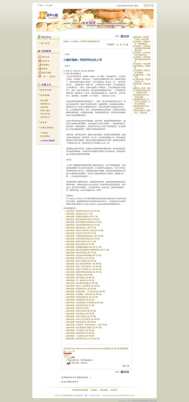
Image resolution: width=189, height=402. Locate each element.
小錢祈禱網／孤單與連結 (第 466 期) (79, 278)
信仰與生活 (45, 117)
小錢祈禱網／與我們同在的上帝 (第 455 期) (82, 211)
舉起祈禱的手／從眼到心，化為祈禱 (142, 111)
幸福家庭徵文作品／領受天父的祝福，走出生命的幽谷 (142, 101)
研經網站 (45, 65)
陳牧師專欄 (45, 90)
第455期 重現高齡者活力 (90, 41)
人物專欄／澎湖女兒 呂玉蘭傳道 (142, 71)
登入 (42, 5)
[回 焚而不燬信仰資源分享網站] (148, 5)
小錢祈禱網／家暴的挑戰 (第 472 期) (79, 244)
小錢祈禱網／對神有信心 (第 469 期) (79, 258)
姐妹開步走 (45, 104)
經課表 (44, 69)
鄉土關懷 (44, 100)
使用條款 (94, 390)
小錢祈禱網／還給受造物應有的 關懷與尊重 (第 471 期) (87, 250)
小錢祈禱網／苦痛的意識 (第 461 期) (79, 305)
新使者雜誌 (45, 136)
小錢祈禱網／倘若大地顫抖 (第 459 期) (80, 316)
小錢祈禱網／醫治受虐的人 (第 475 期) (80, 228)
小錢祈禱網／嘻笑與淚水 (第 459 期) (79, 314)
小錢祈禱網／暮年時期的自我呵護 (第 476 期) (83, 222)
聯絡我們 (114, 390)
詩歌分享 (45, 61)
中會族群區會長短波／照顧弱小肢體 (142, 91)
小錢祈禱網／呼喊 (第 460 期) (77, 308)
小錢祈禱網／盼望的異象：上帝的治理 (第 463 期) (85, 291)
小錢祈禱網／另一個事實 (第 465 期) (79, 280)
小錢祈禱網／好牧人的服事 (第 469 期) (80, 261)
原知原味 (44, 107)
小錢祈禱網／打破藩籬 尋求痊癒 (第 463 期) (83, 294)
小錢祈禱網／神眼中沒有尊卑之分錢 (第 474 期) (84, 230)
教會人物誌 (45, 110)
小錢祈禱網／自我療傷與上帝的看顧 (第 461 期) (84, 303)
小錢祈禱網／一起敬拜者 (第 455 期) (79, 336)
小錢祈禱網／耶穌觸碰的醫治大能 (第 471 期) (83, 247)
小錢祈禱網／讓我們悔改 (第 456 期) (79, 333)
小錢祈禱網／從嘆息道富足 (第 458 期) (80, 322)
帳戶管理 (45, 43)
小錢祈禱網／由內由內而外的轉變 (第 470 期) (83, 255)
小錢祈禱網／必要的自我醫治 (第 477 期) (81, 217)
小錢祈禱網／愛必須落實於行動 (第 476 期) (82, 219)
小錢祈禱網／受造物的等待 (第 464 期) (80, 289)
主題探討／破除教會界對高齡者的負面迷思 (142, 59)
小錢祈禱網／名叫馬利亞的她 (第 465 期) (81, 283)
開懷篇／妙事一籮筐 (142, 88)
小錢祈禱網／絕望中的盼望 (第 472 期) (80, 241)
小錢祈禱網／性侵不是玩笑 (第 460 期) (80, 311)
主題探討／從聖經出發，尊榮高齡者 (142, 43)
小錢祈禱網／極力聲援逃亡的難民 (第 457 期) (83, 328)
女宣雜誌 (44, 133)
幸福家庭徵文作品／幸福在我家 (142, 96)
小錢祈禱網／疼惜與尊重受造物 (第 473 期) (82, 239)
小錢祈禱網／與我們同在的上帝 (142, 80)
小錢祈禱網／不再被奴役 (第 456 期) (79, 330)
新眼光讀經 (46, 72)
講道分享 (45, 57)
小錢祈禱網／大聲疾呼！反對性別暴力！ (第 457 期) (86, 325)
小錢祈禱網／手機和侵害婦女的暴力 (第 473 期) (84, 236)
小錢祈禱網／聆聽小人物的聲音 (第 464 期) (82, 286)
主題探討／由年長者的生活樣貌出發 (142, 54)
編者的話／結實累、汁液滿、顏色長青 (142, 38)
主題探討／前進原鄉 (142, 64)
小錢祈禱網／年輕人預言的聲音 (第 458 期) (82, 319)
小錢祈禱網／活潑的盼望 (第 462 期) (79, 300)
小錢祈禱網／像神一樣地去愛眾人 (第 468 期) (83, 266)
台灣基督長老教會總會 (80, 390)
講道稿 (43, 122)
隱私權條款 (104, 390)
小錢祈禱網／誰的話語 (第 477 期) (78, 214)
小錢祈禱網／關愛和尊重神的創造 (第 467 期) (83, 272)
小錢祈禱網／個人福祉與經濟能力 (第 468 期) (83, 264)
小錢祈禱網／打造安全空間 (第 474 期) (80, 233)
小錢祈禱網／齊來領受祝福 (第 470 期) (80, 253)
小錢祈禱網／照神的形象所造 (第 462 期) (81, 297)
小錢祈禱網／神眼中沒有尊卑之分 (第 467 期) (83, 269)
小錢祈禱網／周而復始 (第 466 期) (78, 275)
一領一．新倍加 (48, 76)
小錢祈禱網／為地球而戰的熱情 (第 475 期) (82, 225)
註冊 (50, 5)
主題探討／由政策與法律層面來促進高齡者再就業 (142, 48)
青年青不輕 (45, 114)
